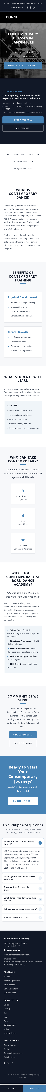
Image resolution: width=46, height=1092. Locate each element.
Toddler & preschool (12, 980)
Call (12, 1088)
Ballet (6, 1005)
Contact (7, 1049)
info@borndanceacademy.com (31, 3)
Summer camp (10, 993)
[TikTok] (30, 7)
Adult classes (9, 985)
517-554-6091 (11, 3)
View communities (23, 735)
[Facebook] (27, 7)
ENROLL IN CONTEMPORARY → (23, 65)
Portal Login (17, 8)
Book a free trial (23, 120)
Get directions (9, 1057)
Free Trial (34, 1088)
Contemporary (10, 1025)
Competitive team (11, 989)
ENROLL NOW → (23, 801)
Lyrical (6, 1029)
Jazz (5, 1017)
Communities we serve (13, 1053)
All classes (8, 977)
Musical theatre (10, 1033)
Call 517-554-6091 (23, 743)
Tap (5, 1013)
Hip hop (7, 1009)
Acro (6, 1021)
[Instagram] (34, 7)
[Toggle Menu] (39, 17)
